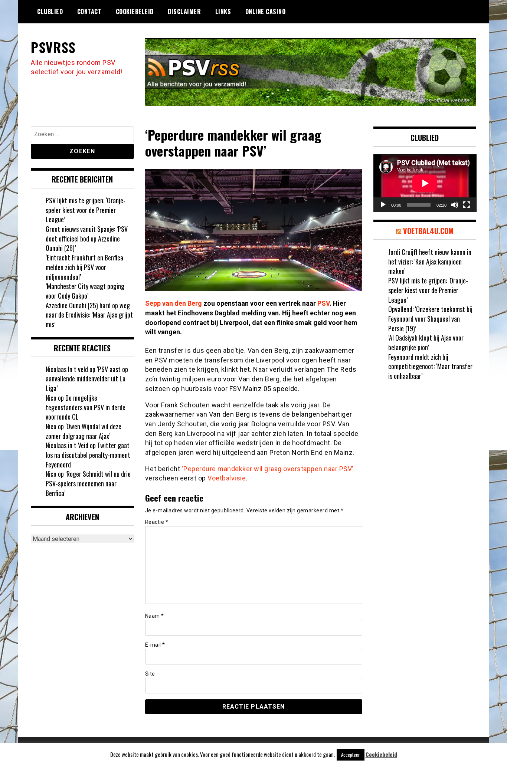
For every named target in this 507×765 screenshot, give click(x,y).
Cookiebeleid (135, 11)
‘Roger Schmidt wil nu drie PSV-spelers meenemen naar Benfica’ (88, 483)
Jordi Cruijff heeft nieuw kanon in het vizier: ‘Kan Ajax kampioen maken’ (429, 261)
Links (223, 11)
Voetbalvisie (226, 478)
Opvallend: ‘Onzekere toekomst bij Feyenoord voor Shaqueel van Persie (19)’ (430, 318)
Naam (154, 616)
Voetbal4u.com (428, 230)
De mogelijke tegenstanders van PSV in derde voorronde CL (85, 407)
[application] (425, 183)
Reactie (157, 522)
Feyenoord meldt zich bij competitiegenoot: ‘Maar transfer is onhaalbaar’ (430, 366)
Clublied (50, 11)
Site (150, 674)
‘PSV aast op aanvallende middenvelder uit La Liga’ (87, 378)
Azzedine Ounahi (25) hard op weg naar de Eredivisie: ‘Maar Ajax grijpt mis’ (89, 315)
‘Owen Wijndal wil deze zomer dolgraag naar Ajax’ (83, 431)
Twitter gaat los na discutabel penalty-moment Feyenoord (88, 454)
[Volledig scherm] (466, 205)
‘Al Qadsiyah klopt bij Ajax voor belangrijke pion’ (426, 342)
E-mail (155, 645)
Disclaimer (184, 11)
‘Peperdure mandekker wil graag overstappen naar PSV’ (267, 469)
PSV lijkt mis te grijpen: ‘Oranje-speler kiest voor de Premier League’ (85, 210)
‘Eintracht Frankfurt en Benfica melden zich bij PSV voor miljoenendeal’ (84, 267)
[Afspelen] (383, 205)
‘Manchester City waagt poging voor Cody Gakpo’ (85, 291)
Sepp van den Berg (173, 303)
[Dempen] (454, 205)
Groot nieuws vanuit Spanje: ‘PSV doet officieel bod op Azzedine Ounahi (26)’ (87, 238)
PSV (323, 303)
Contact (89, 11)
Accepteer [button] (350, 754)
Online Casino (265, 11)
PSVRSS (53, 47)
